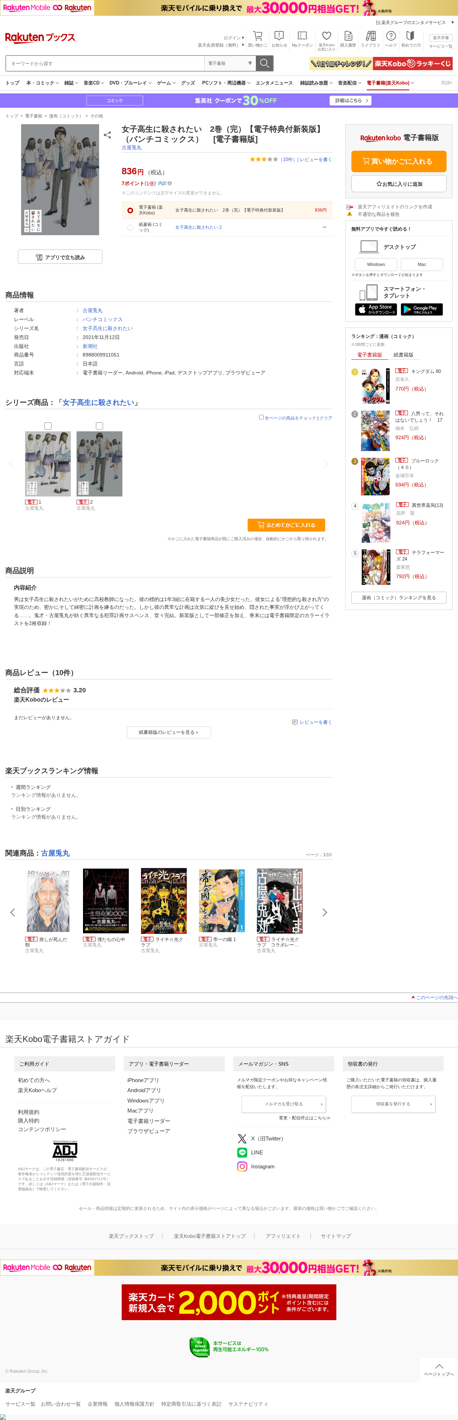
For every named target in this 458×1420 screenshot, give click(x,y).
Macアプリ (140, 1111)
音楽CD (91, 83)
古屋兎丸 (132, 147)
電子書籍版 (369, 355)
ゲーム (164, 83)
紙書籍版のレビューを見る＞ (169, 732)
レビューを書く (316, 159)
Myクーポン (302, 45)
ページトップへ (439, 1374)
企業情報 (98, 1404)
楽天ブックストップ (131, 1236)
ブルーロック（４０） (417, 464)
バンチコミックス (103, 319)
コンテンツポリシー (42, 1129)
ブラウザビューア (148, 1131)
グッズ (188, 83)
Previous (13, 912)
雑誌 (69, 83)
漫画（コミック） (66, 115)
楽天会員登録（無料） (219, 45)
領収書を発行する (393, 1103)
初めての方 (411, 45)
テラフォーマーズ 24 (420, 556)
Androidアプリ (144, 1090)
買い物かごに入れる (402, 161)
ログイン (232, 37)
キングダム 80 (425, 371)
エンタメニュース (274, 83)
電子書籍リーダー (148, 1121)
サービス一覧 (441, 46)
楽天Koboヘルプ (37, 1090)
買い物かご (258, 45)
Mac (422, 264)
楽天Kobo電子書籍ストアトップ (210, 1236)
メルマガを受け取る (283, 1103)
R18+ (447, 83)
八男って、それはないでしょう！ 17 (419, 417)
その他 (96, 115)
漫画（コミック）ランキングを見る (399, 597)
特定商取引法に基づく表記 (191, 1404)
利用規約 (28, 1112)
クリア (326, 418)
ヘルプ (391, 45)
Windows (376, 264)
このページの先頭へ (437, 997)
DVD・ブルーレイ (128, 83)
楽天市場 (441, 37)
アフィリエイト (283, 1236)
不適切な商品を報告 (379, 214)
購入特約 (28, 1121)
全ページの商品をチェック (290, 418)
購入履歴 (348, 45)
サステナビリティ (248, 1404)
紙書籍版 (404, 355)
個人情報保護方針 (134, 1404)
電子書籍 (33, 115)
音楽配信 (347, 83)
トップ (12, 83)
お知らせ (279, 45)
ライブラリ (370, 45)
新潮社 (90, 346)
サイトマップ (336, 1236)
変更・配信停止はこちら (302, 1117)
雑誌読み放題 (314, 83)
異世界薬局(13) (426, 505)
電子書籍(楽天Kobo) (388, 83)
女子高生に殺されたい (108, 328)
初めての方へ (34, 1080)
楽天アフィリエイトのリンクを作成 (395, 206)
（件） (287, 159)
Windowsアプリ (146, 1100)
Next (325, 912)
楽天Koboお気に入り (327, 47)
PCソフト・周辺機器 (224, 83)
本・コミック (40, 83)
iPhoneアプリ (143, 1080)
